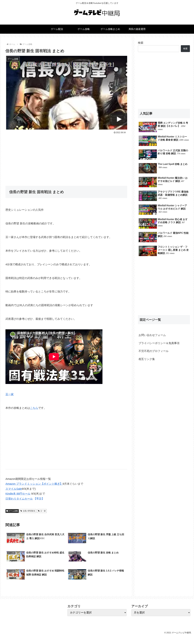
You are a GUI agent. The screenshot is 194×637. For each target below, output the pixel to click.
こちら (34, 407)
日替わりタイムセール (19, 498)
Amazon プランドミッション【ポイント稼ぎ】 (34, 483)
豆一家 (9, 394)
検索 (140, 42)
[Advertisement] (66, 157)
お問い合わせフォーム (152, 335)
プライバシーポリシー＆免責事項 (159, 343)
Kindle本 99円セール (17, 493)
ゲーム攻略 (13, 511)
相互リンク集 (147, 358)
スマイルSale (13, 488)
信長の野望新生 (29, 511)
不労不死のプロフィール (154, 351)
